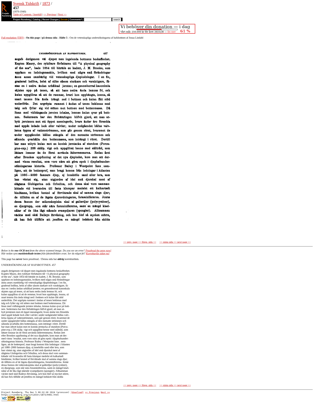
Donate (64, 19)
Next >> (62, 14)
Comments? (76, 19)
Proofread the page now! (98, 250)
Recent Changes (50, 19)
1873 (46, 3)
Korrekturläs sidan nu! (97, 253)
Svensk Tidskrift (26, 3)
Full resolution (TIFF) (12, 37)
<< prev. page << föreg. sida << (139, 242)
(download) (77, 392)
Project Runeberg (22, 19)
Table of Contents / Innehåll (27, 14)
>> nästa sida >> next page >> (175, 242)
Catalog (36, 19)
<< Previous (50, 14)
